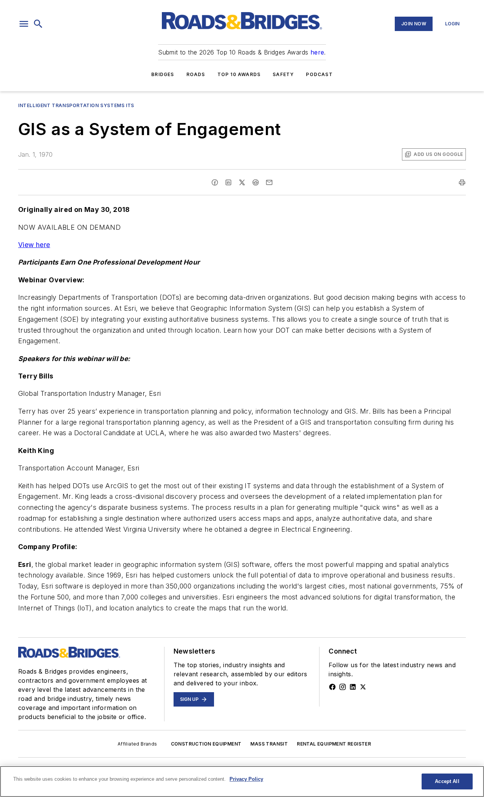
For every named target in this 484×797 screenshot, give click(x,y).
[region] (242, 781)
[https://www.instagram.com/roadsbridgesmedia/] (342, 687)
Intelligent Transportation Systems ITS (76, 105)
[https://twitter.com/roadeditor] (363, 687)
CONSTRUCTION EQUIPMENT (206, 744)
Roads (195, 74)
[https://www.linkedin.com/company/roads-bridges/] (353, 687)
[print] (462, 182)
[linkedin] (228, 182)
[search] (38, 24)
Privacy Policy (246, 779)
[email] (269, 182)
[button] (23, 24)
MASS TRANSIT (269, 744)
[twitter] (242, 182)
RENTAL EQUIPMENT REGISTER (334, 744)
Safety (283, 74)
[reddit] (255, 182)
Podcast (319, 74)
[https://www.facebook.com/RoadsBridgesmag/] (332, 687)
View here (34, 245)
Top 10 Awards (239, 74)
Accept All (447, 781)
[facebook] (215, 182)
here (317, 52)
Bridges (162, 74)
